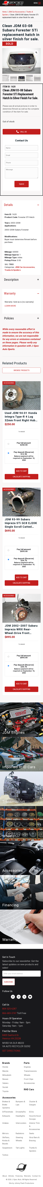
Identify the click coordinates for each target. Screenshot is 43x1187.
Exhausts (6, 1116)
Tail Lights (20, 1148)
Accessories (29, 1083)
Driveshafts (21, 1112)
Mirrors (5, 1133)
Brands (6, 1063)
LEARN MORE (10, 306)
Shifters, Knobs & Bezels (6, 1140)
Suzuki (5, 1087)
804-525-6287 (9, 1008)
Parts (27, 1063)
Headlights (20, 1116)
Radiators (20, 1133)
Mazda (5, 1071)
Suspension (7, 1148)
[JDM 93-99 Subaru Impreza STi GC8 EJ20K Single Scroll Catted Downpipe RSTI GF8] (21, 502)
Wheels (27, 1075)
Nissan (5, 1079)
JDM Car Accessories (16, 12)
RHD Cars (29, 1089)
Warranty (27, 1176)
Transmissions (30, 1071)
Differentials (7, 1112)
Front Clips (28, 1079)
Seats (31, 1133)
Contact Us (36, 1176)
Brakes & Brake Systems (6, 1104)
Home (4, 12)
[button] (37, 3)
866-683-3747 (9, 1013)
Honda (5, 1067)
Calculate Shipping (21, 476)
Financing (19, 1176)
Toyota (5, 1091)
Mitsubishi (6, 1075)
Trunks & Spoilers (13, 270)
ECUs (31, 1112)
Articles (11, 1176)
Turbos (5, 1155)
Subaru (5, 1083)
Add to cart (21, 471)
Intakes (5, 1123)
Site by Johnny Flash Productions (21, 1183)
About (4, 1176)
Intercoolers (21, 1123)
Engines (27, 1067)
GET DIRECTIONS (11, 1050)
